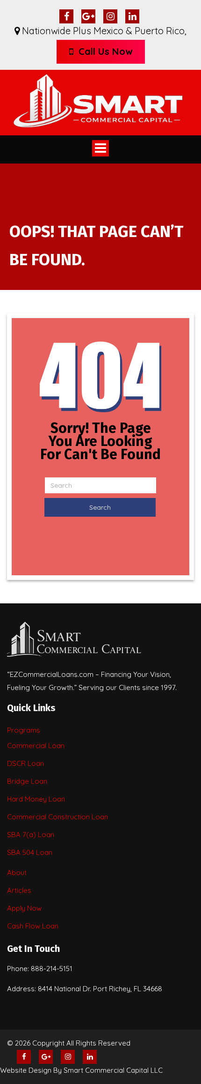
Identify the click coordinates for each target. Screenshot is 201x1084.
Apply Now (24, 908)
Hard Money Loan (36, 798)
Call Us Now (104, 51)
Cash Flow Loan (32, 925)
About (17, 872)
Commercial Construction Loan (57, 816)
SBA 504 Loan (29, 852)
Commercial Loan (36, 745)
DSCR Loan (25, 763)
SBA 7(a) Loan (30, 834)
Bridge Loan (27, 781)
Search (100, 507)
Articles (19, 890)
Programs (23, 730)
